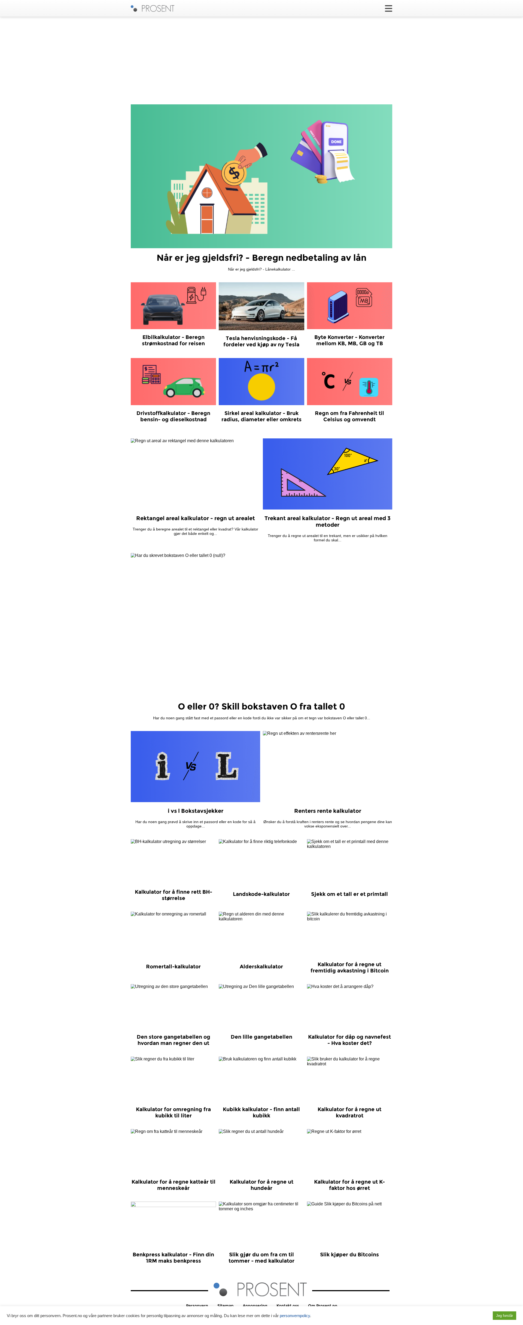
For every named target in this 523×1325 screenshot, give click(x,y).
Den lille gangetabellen (261, 1037)
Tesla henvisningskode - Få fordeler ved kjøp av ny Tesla (261, 341)
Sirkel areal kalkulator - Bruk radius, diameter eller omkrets (261, 416)
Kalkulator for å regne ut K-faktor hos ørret (349, 1185)
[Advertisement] (261, 61)
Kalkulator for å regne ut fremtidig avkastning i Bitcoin (350, 967)
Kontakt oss (287, 1305)
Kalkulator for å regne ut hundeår (261, 1185)
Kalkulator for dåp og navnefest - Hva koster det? (349, 1040)
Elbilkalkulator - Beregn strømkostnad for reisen (173, 340)
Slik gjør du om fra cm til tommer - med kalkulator (261, 1257)
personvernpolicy (295, 1316)
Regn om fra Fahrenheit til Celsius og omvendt (349, 416)
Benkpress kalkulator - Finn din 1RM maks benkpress (173, 1257)
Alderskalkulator (261, 966)
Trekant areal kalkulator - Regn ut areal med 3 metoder (327, 521)
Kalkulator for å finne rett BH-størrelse (173, 895)
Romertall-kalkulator (173, 966)
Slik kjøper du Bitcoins (349, 1254)
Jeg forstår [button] (504, 1316)
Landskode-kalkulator (261, 894)
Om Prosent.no (322, 1305)
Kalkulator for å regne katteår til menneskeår (173, 1185)
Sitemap (225, 1305)
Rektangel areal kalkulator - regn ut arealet (195, 518)
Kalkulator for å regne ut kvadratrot (349, 1112)
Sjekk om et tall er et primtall (349, 894)
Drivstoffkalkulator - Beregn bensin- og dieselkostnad (173, 416)
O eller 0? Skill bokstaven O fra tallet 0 (261, 706)
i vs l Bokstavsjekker (195, 811)
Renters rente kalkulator (327, 811)
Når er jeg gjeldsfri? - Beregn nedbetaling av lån (261, 257)
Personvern (197, 1305)
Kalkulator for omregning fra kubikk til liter (173, 1112)
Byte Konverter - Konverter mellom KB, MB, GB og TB (349, 340)
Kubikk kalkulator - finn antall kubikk (261, 1112)
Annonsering (255, 1305)
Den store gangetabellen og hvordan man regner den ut (173, 1040)
